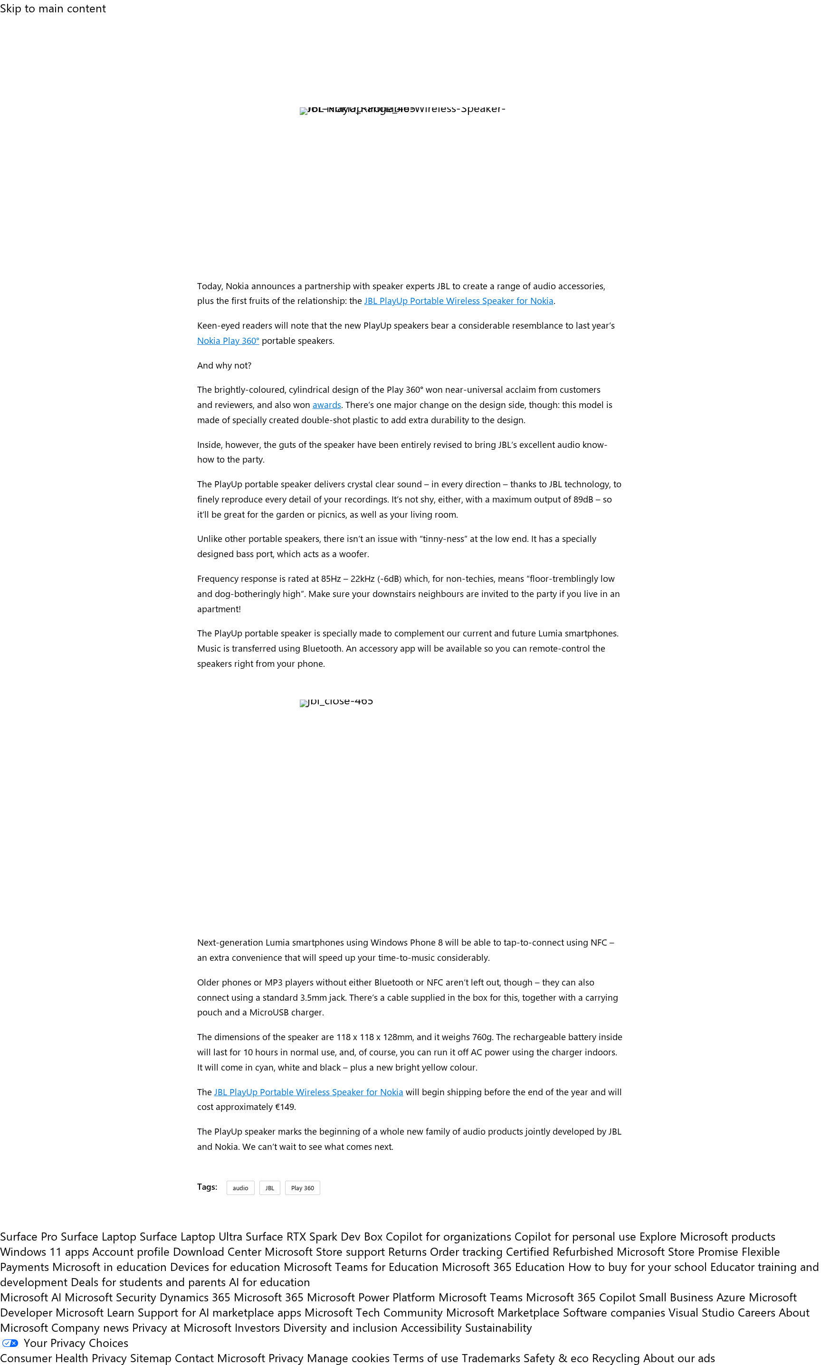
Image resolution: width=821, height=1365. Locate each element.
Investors (257, 1327)
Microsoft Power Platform (371, 1296)
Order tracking (466, 1251)
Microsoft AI (30, 1296)
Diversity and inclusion (340, 1327)
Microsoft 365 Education (503, 1266)
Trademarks (491, 1357)
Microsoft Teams (481, 1296)
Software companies (614, 1311)
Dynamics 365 (195, 1296)
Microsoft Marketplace (503, 1311)
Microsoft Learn (95, 1311)
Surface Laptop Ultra (191, 1235)
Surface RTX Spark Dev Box (314, 1235)
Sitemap (151, 1357)
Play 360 (302, 1188)
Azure (730, 1296)
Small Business (676, 1296)
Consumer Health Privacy (63, 1357)
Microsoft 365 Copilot (581, 1296)
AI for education (269, 1281)
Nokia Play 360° (228, 340)
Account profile (131, 1251)
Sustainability (498, 1327)
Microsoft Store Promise (677, 1251)
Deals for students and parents (148, 1281)
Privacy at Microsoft (181, 1327)
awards (327, 404)
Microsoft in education (109, 1266)
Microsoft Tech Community (374, 1311)
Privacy (287, 1357)
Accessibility (431, 1327)
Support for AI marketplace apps (219, 1311)
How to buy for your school (637, 1266)
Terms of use (425, 1357)
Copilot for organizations (448, 1235)
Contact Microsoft (220, 1357)
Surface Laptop (98, 1235)
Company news (90, 1327)
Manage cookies (348, 1357)
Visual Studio (701, 1311)
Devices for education (225, 1266)
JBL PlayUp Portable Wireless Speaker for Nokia (459, 300)
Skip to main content (53, 7)
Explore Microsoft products (707, 1235)
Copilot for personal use (575, 1235)
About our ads (679, 1357)
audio (240, 1188)
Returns (407, 1251)
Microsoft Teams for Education (361, 1266)
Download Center (217, 1251)
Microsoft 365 (269, 1296)
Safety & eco (556, 1357)
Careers (756, 1311)
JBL (270, 1188)
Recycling (616, 1357)
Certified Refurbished (559, 1251)
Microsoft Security (110, 1296)
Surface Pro (28, 1235)
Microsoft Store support (325, 1251)
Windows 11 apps (44, 1251)
